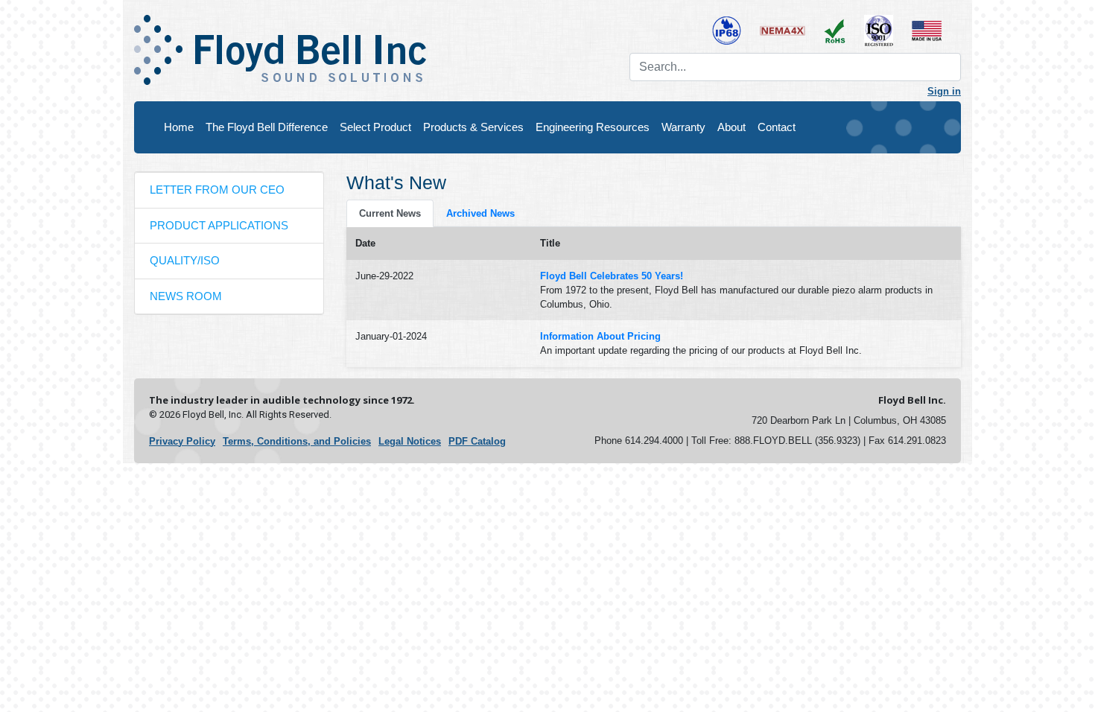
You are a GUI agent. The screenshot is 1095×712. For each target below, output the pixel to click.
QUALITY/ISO (185, 260)
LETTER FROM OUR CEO (217, 189)
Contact (777, 127)
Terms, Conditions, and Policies (297, 441)
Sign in (944, 91)
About (731, 127)
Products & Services (473, 127)
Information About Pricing (600, 336)
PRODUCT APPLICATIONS (219, 225)
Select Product (375, 127)
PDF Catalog (477, 441)
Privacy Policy (182, 441)
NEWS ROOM (186, 296)
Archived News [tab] (480, 213)
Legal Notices (409, 441)
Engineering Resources (593, 127)
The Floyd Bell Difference (267, 127)
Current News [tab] (390, 213)
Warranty (683, 127)
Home (179, 127)
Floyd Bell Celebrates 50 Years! (611, 276)
